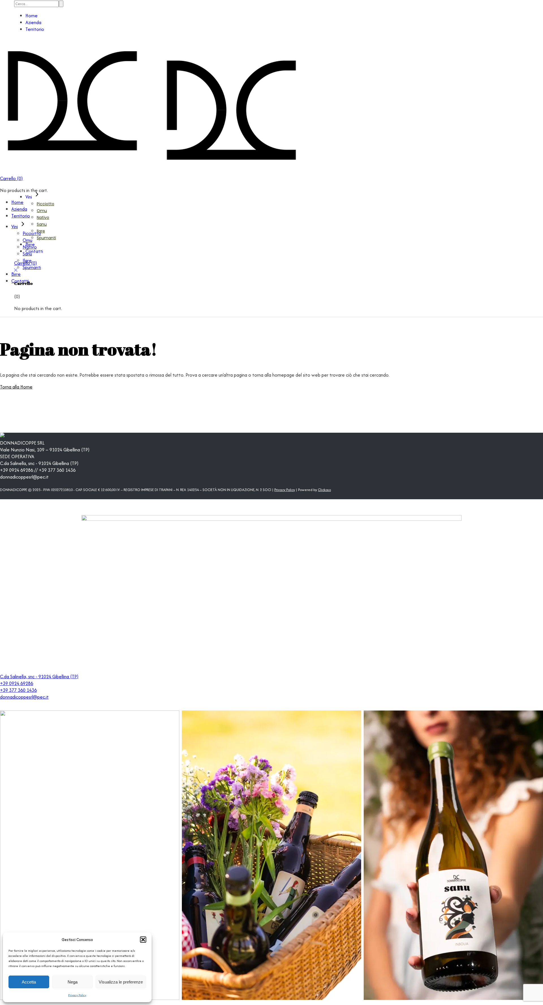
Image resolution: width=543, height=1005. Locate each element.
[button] (143, 939)
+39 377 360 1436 (18, 690)
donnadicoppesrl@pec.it (24, 697)
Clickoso (324, 489)
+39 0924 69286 (16, 683)
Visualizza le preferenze (121, 982)
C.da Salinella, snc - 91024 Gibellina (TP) (39, 676)
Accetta (29, 982)
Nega (72, 982)
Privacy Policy (77, 995)
